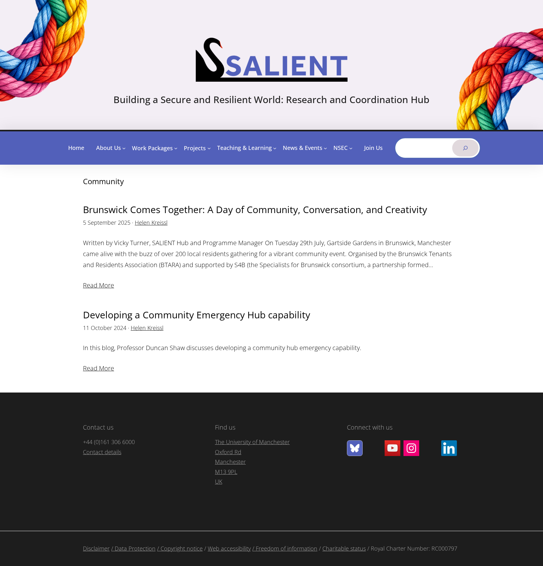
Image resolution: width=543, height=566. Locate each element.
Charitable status (344, 548)
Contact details (102, 452)
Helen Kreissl (151, 222)
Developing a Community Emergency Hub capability (198, 315)
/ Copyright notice (180, 548)
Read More (98, 285)
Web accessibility (229, 548)
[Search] (465, 148)
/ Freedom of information (284, 548)
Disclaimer (96, 548)
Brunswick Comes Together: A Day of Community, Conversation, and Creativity (255, 209)
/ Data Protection (133, 548)
